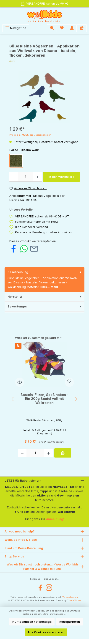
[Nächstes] (76, 399)
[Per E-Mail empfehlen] (34, 248)
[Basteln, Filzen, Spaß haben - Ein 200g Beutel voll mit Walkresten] (44, 364)
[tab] (44, 279)
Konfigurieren (69, 621)
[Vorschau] (19, 382)
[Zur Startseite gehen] (44, 16)
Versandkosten (70, 597)
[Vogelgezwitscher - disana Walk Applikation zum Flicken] (44, 97)
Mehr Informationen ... (54, 614)
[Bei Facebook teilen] (13, 248)
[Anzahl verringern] (13, 177)
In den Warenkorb (61, 176)
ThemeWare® (74, 600)
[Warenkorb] (82, 28)
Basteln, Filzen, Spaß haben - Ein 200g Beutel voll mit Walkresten (44, 399)
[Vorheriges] (12, 399)
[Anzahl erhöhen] (37, 177)
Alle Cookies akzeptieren (46, 632)
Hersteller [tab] (15, 296)
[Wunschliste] (62, 28)
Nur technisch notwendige (32, 621)
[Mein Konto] (72, 28)
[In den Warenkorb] (62, 453)
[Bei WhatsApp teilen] (24, 248)
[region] (44, 97)
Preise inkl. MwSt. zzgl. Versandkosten (30, 135)
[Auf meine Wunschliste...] (69, 382)
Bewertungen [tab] (18, 306)
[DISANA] (44, 61)
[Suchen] (52, 28)
